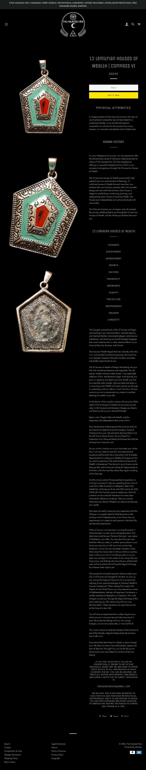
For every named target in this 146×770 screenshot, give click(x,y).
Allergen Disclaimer (12, 754)
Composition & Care (13, 751)
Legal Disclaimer (58, 743)
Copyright (55, 758)
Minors (54, 747)
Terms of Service (58, 751)
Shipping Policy (11, 758)
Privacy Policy (57, 754)
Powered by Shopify (133, 747)
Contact (7, 747)
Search (7, 743)
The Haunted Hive (134, 743)
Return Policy (9, 762)
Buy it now (113, 95)
